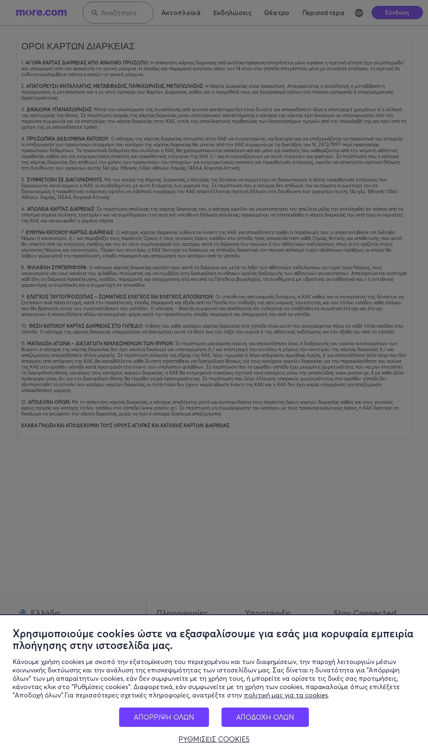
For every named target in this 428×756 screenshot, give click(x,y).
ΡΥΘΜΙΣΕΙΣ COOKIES (214, 739)
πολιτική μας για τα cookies (286, 695)
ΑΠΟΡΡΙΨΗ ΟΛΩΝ (164, 717)
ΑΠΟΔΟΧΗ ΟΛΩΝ (265, 717)
